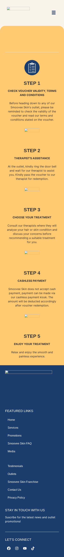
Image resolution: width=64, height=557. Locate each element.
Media (11, 451)
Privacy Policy (16, 497)
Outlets (12, 474)
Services (13, 427)
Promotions (15, 435)
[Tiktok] (32, 548)
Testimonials (15, 466)
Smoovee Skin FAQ (20, 443)
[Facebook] (8, 548)
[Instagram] (16, 548)
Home (11, 419)
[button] (53, 13)
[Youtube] (24, 548)
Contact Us (14, 489)
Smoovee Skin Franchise (23, 481)
